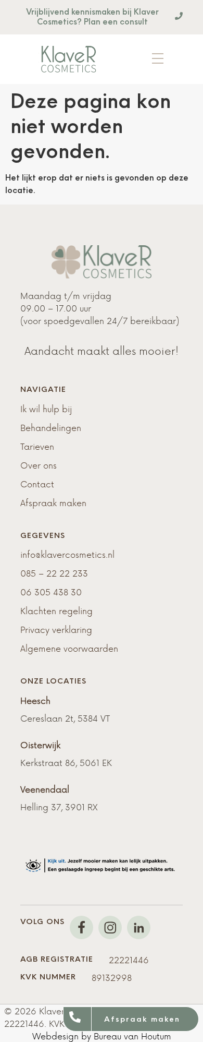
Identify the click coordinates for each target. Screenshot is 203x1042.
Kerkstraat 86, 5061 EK (66, 762)
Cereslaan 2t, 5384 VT (65, 718)
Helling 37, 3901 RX (58, 806)
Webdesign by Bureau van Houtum (101, 1035)
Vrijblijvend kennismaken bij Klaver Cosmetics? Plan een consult (92, 16)
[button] (158, 59)
